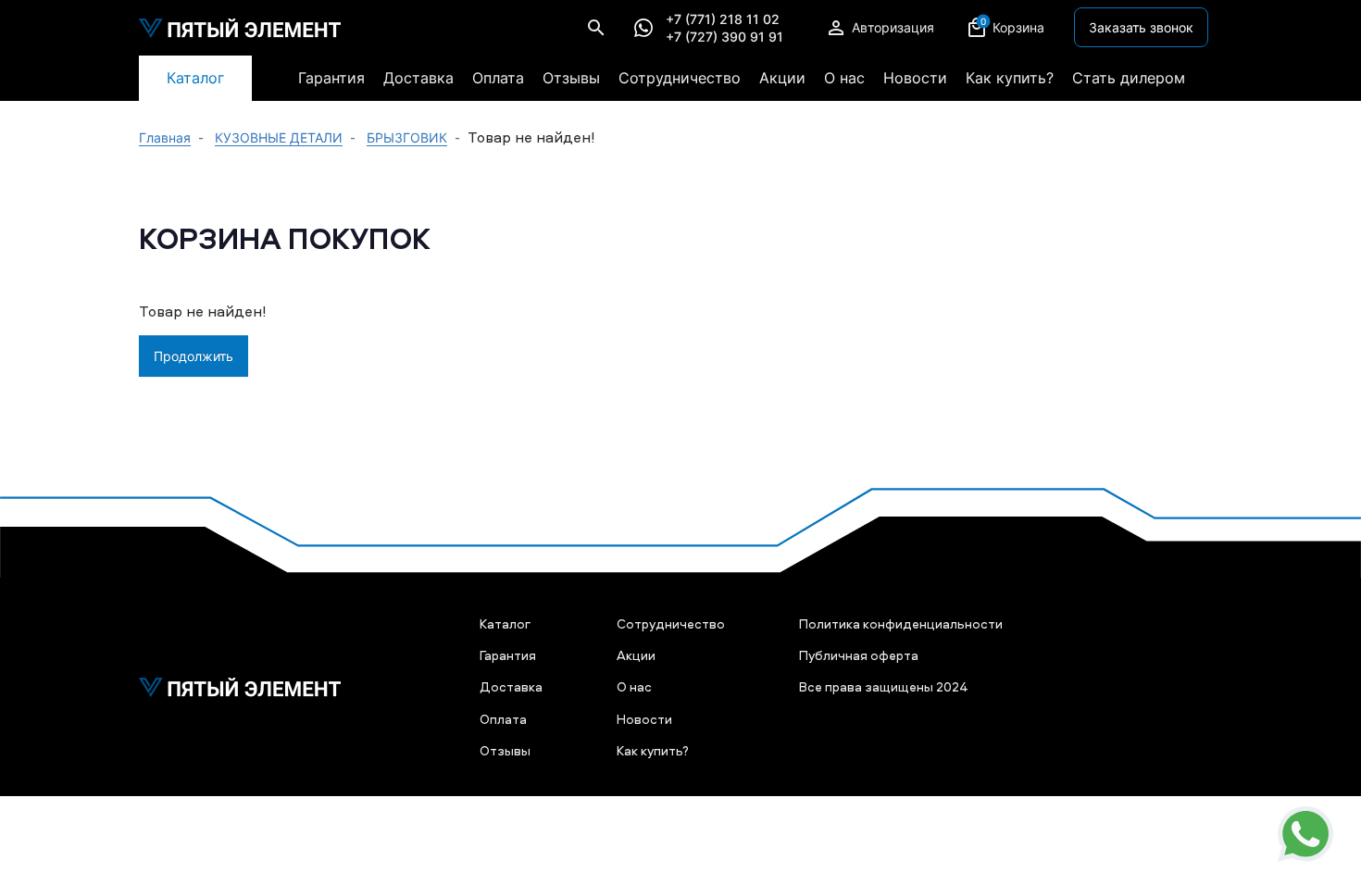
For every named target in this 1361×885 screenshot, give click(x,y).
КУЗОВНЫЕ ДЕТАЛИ (279, 137)
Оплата (498, 78)
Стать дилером (1128, 78)
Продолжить (193, 356)
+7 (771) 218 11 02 (723, 19)
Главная (165, 137)
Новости (915, 78)
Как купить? (1010, 78)
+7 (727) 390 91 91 (724, 37)
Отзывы (571, 78)
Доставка (418, 78)
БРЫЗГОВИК (407, 137)
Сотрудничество (679, 78)
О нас (844, 78)
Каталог (195, 78)
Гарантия (331, 78)
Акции (782, 78)
